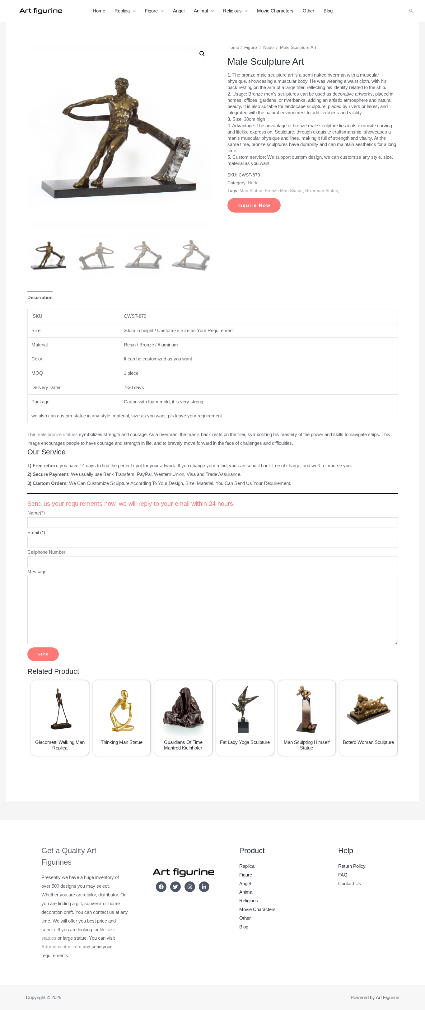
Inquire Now (254, 205)
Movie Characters (275, 10)
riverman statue (321, 190)
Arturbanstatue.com (61, 946)
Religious (232, 10)
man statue (251, 190)
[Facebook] (161, 886)
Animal (201, 10)
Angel (178, 10)
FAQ (343, 874)
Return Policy (352, 866)
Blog (328, 10)
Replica (122, 10)
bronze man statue (284, 190)
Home (99, 10)
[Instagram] (189, 886)
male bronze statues (57, 434)
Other (308, 10)
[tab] (40, 297)
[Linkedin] (204, 886)
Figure (151, 10)
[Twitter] (175, 886)
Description (40, 297)
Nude (268, 47)
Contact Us (349, 883)
